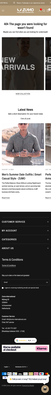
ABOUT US (8, 248)
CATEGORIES (9, 239)
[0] (47, 10)
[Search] (44, 10)
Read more (6, 198)
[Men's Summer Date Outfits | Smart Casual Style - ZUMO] (23, 144)
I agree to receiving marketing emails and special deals (21, 288)
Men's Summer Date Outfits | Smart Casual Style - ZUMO (21, 176)
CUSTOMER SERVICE (13, 221)
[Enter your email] (46, 282)
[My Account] (40, 10)
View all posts (25, 118)
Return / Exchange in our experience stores (26, 3)
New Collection (23, 94)
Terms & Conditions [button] (9, 265)
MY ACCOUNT (9, 230)
